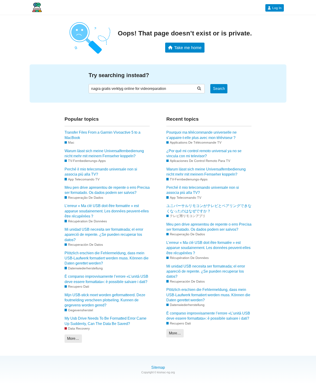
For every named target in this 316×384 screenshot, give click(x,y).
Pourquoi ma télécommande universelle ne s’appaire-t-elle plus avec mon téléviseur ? (201, 134)
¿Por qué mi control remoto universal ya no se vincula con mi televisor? (204, 153)
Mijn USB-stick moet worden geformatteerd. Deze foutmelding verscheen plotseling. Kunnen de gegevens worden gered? (105, 300)
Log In (277, 8)
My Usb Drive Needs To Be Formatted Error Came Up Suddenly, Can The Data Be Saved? (105, 320)
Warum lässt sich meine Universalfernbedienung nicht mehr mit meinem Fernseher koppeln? (104, 153)
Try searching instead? (119, 75)
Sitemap (158, 367)
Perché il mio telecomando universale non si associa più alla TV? (101, 171)
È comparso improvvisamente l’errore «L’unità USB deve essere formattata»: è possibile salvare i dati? (106, 278)
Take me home (187, 47)
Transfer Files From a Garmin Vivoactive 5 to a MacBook (102, 134)
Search (219, 89)
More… (73, 338)
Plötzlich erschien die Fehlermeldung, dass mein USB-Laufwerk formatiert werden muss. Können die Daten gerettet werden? (107, 258)
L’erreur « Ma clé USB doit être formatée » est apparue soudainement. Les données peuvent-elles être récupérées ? (107, 211)
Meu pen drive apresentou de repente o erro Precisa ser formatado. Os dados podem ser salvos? (107, 190)
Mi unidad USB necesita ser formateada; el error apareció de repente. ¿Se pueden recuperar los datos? (104, 234)
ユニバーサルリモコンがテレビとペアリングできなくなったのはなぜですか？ (208, 208)
